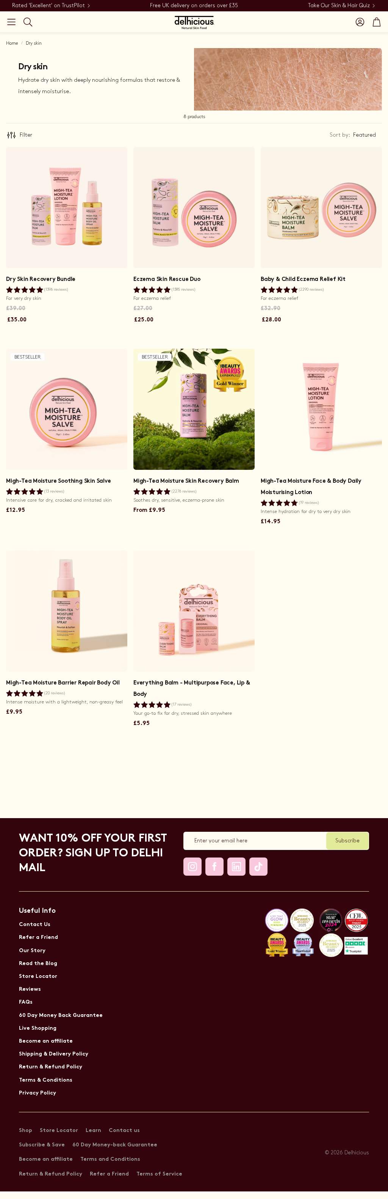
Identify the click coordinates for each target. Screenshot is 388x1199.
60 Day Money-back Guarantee (114, 1145)
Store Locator (38, 976)
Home (12, 43)
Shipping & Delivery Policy (53, 1054)
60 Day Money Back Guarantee (61, 1015)
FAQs (26, 1002)
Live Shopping (37, 1028)
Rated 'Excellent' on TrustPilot (48, 5)
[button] (11, 22)
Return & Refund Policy (50, 1067)
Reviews (30, 989)
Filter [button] (26, 135)
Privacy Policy (37, 1093)
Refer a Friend (38, 937)
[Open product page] (66, 207)
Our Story (32, 950)
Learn (93, 1130)
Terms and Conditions (110, 1159)
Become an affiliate (46, 1041)
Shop (25, 1130)
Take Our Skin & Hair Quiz (339, 5)
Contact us (124, 1130)
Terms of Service (159, 1174)
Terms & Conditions (45, 1080)
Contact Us (34, 924)
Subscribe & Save (42, 1145)
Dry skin (34, 43)
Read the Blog (38, 963)
